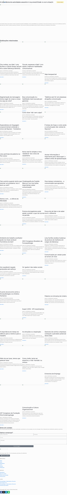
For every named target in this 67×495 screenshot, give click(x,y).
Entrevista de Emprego (52, 374)
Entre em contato (60, 2)
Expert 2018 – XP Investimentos (33, 309)
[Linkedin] (6, 492)
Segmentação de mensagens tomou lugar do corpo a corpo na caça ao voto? (10, 99)
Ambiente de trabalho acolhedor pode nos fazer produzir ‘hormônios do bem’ (11, 240)
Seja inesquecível (51, 74)
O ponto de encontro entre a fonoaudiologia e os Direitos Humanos (10, 294)
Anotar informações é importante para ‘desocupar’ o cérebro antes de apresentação (55, 156)
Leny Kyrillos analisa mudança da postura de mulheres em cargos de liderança (55, 240)
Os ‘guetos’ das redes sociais (32, 267)
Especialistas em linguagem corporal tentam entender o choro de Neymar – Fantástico (10, 127)
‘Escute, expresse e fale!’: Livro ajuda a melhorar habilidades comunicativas (32, 66)
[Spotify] (8, 492)
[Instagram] (3, 492)
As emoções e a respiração (31, 332)
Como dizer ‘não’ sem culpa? (32, 112)
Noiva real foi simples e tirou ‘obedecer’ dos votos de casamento (32, 153)
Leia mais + (47, 82)
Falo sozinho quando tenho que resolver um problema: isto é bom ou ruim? (11, 183)
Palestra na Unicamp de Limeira (56, 296)
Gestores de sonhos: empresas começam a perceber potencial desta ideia (55, 334)
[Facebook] (1, 492)
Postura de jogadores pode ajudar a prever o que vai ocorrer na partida (33, 213)
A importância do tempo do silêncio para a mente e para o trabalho (10, 334)
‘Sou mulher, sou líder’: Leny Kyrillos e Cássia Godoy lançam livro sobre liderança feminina (11, 66)
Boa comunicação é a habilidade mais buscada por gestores (32, 99)
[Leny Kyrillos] (4, 2)
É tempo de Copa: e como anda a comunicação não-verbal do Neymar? (55, 127)
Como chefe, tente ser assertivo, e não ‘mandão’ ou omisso (32, 360)
